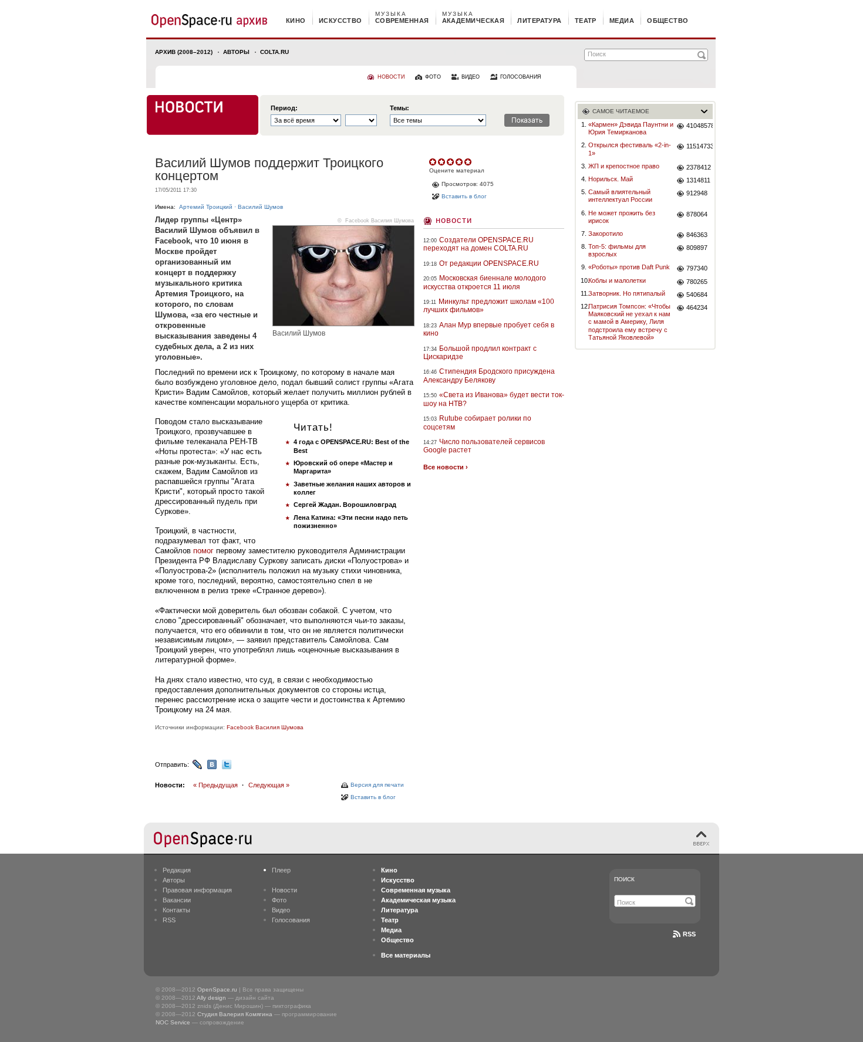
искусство (340, 20)
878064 (696, 214)
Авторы (236, 52)
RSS (169, 919)
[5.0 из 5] (433, 161)
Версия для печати (377, 784)
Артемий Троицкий (205, 207)
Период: (284, 108)
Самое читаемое (620, 111)
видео (470, 77)
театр (585, 20)
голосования (520, 77)
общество (668, 20)
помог (203, 550)
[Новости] (202, 115)
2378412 (698, 167)
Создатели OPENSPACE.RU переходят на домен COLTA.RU (478, 244)
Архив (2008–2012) (184, 52)
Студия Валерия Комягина (234, 1014)
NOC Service (173, 1022)
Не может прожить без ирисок (621, 216)
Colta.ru (274, 52)
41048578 (699, 125)
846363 (696, 234)
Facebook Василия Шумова (379, 221)
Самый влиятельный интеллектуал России (620, 195)
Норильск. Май (610, 178)
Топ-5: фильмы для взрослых (617, 250)
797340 (696, 268)
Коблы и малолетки (617, 280)
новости (390, 77)
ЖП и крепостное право (623, 166)
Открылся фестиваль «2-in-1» (629, 148)
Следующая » (268, 785)
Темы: (399, 108)
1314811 (698, 180)
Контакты (176, 910)
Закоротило (605, 233)
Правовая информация (197, 890)
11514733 (699, 146)
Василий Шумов (260, 207)
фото (433, 77)
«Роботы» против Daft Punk (629, 266)
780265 (696, 281)
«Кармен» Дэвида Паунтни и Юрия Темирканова (630, 128)
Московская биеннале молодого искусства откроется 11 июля (484, 282)
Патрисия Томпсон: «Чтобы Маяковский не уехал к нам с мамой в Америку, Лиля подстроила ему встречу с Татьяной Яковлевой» (629, 322)
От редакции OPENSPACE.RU (489, 263)
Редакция (177, 870)
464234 (696, 307)
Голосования (291, 919)
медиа (621, 20)
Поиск (624, 879)
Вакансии (177, 900)
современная (402, 20)
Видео (281, 910)
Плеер (281, 870)
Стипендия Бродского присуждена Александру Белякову (489, 375)
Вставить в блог (373, 797)
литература (539, 20)
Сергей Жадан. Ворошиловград (345, 504)
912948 (696, 193)
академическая (473, 20)
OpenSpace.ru (217, 989)
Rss (689, 934)
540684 (696, 294)
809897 (696, 247)
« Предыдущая (215, 785)
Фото (279, 900)
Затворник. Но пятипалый (626, 293)
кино (296, 20)
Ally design (211, 997)
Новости (454, 220)
